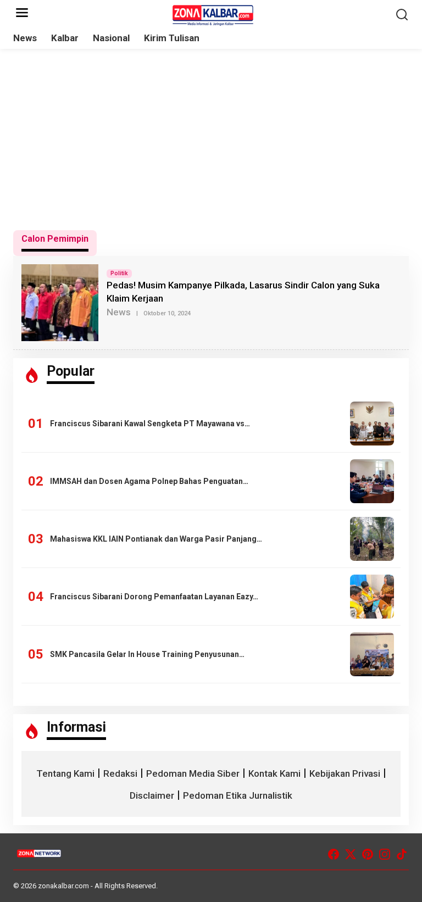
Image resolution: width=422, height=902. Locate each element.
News (119, 312)
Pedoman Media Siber (193, 773)
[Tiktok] (402, 854)
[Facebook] (333, 854)
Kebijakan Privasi (344, 773)
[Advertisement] (211, 139)
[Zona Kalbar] (213, 14)
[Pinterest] (367, 854)
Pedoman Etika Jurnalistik (237, 795)
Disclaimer (152, 795)
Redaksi (120, 773)
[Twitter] (350, 854)
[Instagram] (384, 854)
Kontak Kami (274, 773)
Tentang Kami (65, 773)
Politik (119, 273)
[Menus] (22, 13)
